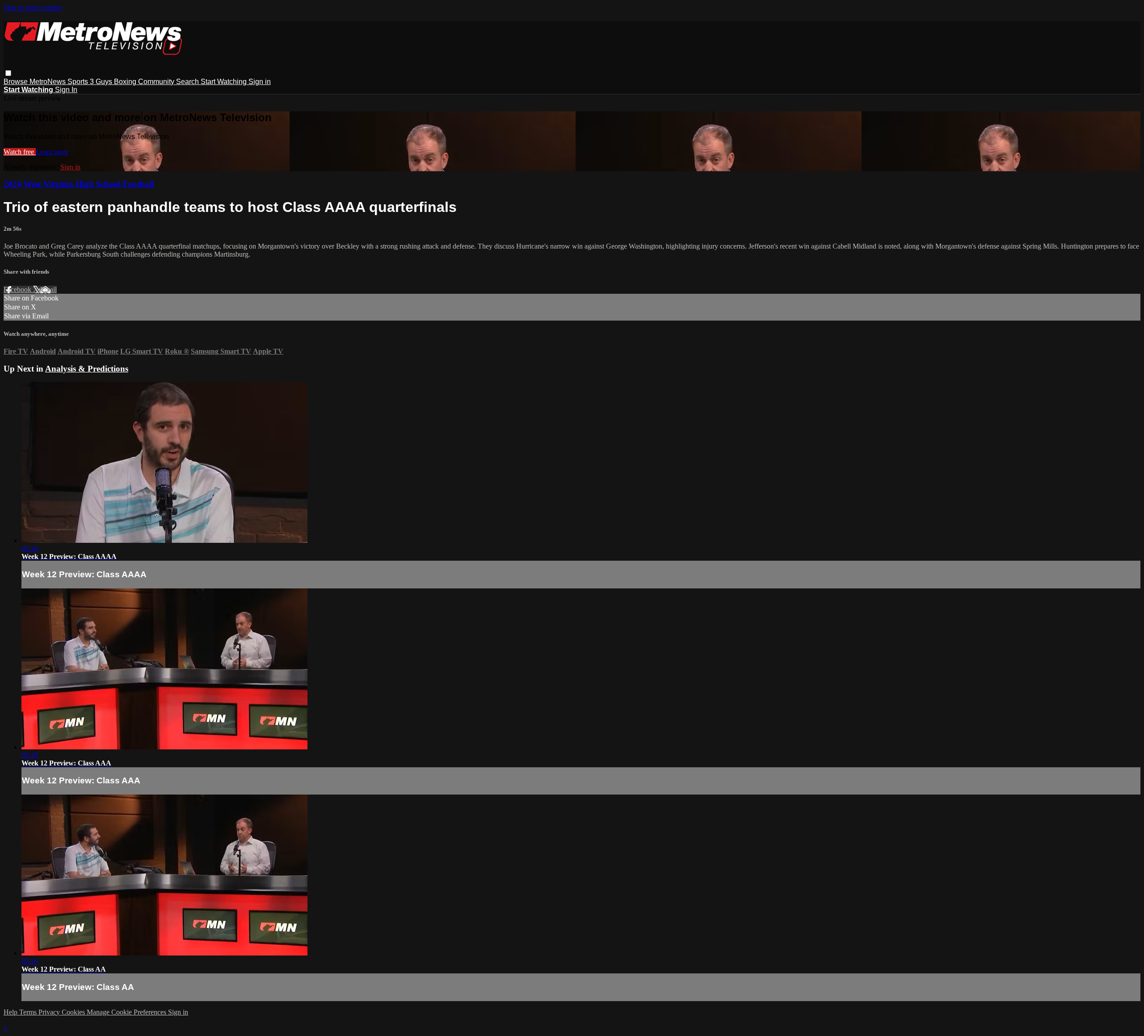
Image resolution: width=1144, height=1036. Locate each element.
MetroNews (48, 81)
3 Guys (102, 81)
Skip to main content (33, 7)
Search (188, 81)
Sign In (66, 89)
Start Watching (224, 81)
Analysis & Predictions (86, 368)
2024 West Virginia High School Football (79, 184)
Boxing (126, 81)
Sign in (259, 81)
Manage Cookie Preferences (127, 1012)
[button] (8, 73)
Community (157, 81)
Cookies (74, 1012)
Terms (28, 1012)
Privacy (50, 1012)
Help (11, 1012)
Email (48, 289)
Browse (16, 81)
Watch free (20, 152)
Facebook (18, 289)
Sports (78, 81)
